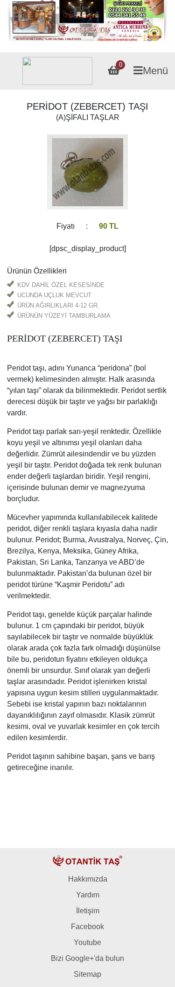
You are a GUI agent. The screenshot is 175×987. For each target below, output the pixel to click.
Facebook (87, 927)
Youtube (87, 942)
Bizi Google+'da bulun (87, 958)
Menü (155, 71)
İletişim (87, 911)
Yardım (87, 895)
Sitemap (87, 974)
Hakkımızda (87, 879)
